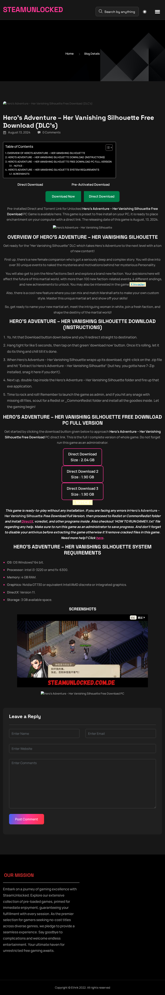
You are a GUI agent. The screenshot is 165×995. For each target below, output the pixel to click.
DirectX (27, 521)
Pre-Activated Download (91, 184)
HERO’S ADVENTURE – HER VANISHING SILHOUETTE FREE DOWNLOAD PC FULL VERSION (60, 161)
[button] (157, 12)
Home (69, 53)
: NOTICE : (18, 165)
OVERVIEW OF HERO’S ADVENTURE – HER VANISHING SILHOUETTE (46, 153)
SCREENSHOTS (21, 173)
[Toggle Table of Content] (107, 147)
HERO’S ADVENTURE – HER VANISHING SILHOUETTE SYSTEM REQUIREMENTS (53, 169)
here (99, 538)
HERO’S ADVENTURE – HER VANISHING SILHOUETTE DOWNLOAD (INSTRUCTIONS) (56, 157)
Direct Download (30, 184)
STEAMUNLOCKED (33, 9)
